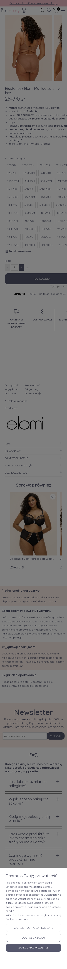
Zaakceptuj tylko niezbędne (33, 927)
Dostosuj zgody (33, 937)
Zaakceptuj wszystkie (33, 947)
